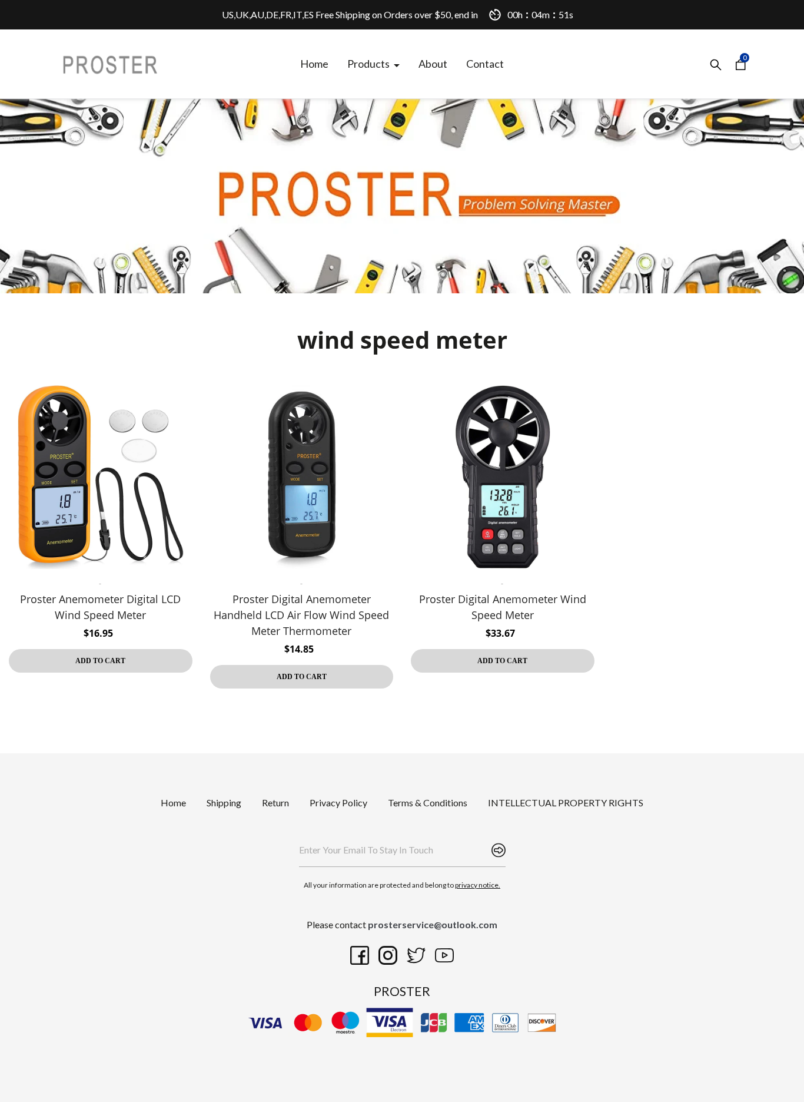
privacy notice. (477, 885)
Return (275, 802)
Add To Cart (100, 661)
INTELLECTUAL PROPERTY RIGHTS (565, 802)
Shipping (224, 802)
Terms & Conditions (427, 802)
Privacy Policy (338, 802)
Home (173, 802)
